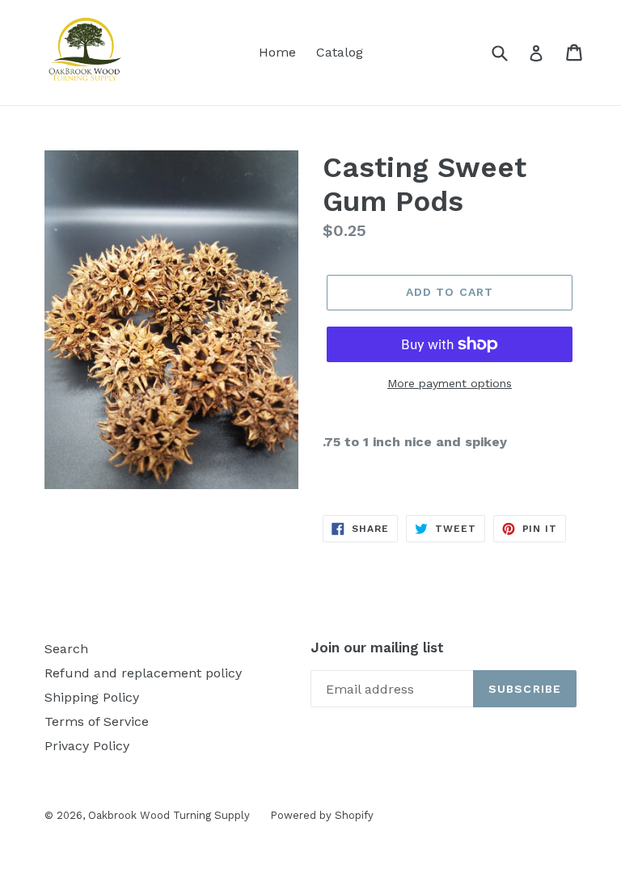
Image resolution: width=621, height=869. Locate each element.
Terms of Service (96, 721)
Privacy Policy (86, 745)
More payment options (449, 383)
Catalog (339, 52)
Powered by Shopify (322, 815)
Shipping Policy (91, 697)
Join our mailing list (377, 647)
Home (277, 52)
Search (66, 648)
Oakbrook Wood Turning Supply (169, 815)
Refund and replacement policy (143, 673)
